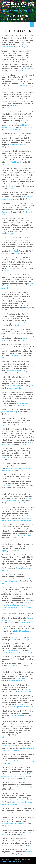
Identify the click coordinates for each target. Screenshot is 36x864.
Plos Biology (15, 162)
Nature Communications (13, 45)
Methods (11, 666)
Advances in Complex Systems (12, 824)
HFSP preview (23, 691)
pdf (27, 47)
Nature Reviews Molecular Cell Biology (15, 652)
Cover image (25, 622)
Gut (26, 308)
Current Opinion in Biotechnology (15, 580)
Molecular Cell (21, 678)
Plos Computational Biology (24, 761)
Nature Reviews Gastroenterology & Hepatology (16, 519)
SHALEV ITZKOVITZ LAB (18, 11)
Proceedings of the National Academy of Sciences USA (17, 775)
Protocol (27, 707)
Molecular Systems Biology (14, 129)
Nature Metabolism (26, 323)
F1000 (7, 570)
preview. (4, 214)
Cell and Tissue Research (23, 631)
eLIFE (14, 639)
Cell (29, 689)
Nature (27, 68)
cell (27, 516)
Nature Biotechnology (23, 535)
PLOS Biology (14, 355)
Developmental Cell (8, 485)
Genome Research (7, 746)
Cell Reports (12, 650)
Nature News (15, 607)
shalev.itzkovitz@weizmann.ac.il (11, 861)
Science (21, 566)
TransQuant (5, 668)
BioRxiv (17, 105)
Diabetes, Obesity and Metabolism (17, 499)
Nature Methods (17, 715)
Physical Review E (23, 787)
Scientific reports (16, 145)
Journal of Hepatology (9, 412)
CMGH (22, 86)
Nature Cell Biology (22, 704)
